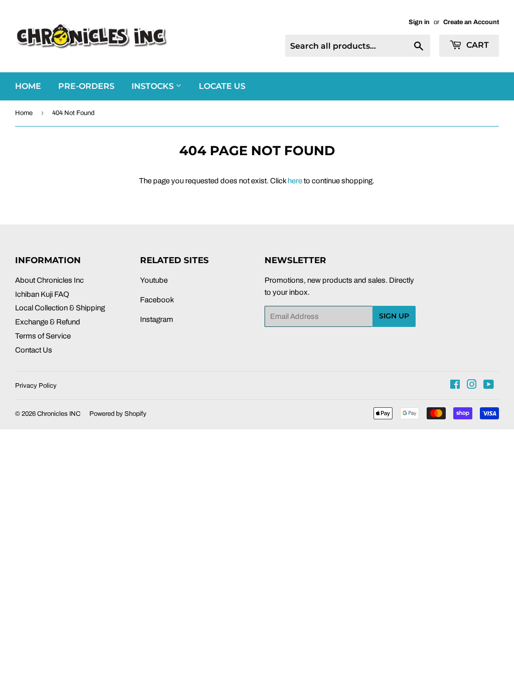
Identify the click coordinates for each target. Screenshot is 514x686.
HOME (28, 86)
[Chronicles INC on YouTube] (488, 386)
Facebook (157, 300)
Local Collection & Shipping (60, 308)
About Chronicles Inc (49, 280)
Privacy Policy (36, 385)
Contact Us (33, 350)
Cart (476, 45)
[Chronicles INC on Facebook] (455, 386)
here (295, 181)
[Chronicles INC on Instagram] (472, 386)
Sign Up (394, 315)
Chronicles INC (58, 413)
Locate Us (222, 86)
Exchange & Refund (47, 322)
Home (24, 113)
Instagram (156, 319)
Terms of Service (43, 336)
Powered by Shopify (118, 413)
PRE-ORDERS (86, 86)
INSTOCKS (154, 86)
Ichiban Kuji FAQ (42, 294)
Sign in (419, 22)
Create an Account (471, 22)
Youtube (154, 280)
